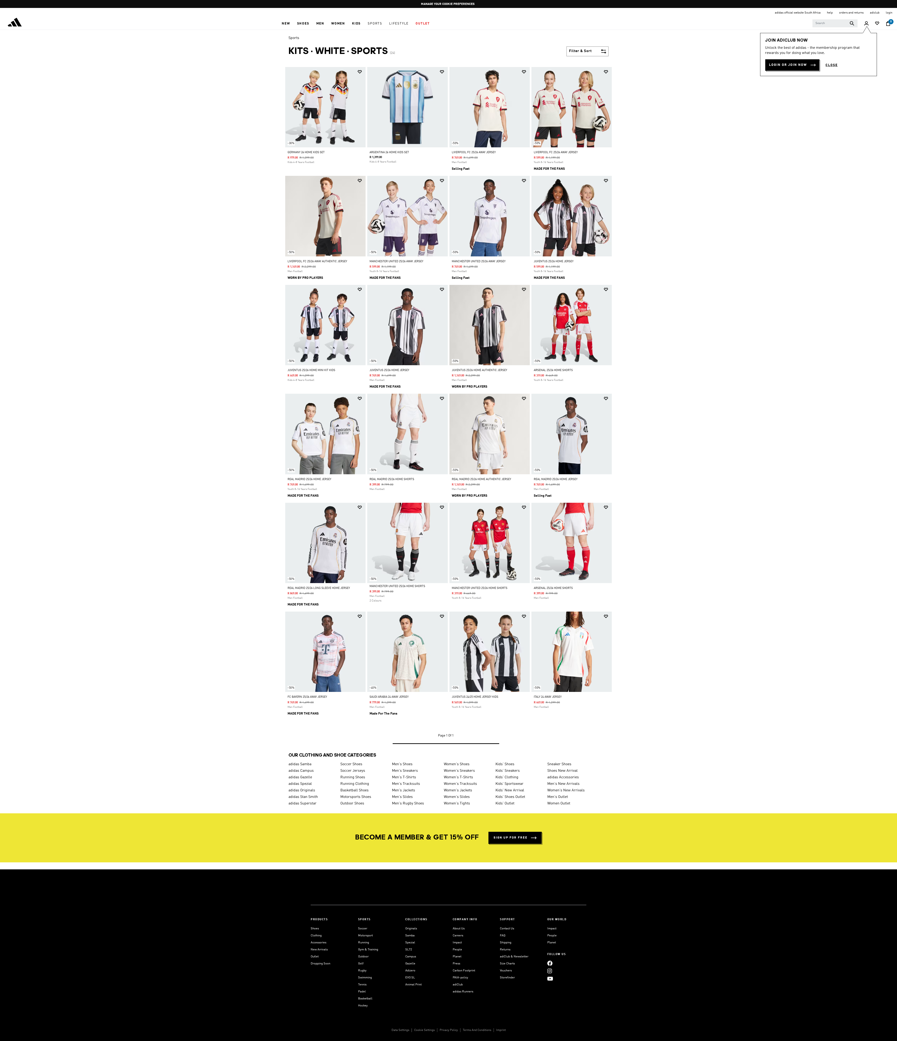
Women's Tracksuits (460, 784)
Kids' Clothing (506, 777)
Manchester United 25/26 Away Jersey (396, 261)
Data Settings (400, 1030)
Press (456, 963)
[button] (285, 24)
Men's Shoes (402, 764)
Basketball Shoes (354, 790)
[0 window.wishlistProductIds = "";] (877, 23)
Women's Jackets (458, 790)
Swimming (365, 977)
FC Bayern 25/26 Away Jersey (307, 697)
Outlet (315, 956)
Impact (457, 942)
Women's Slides (457, 797)
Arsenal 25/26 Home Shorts (553, 370)
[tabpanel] (448, 410)
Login (889, 12)
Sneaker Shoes (559, 764)
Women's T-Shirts (458, 777)
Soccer (362, 928)
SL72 (408, 949)
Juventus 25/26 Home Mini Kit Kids (311, 370)
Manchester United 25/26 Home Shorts (397, 586)
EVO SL (410, 977)
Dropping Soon (320, 963)
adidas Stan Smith (303, 797)
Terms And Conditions (477, 1030)
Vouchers (506, 970)
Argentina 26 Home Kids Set (389, 152)
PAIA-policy (460, 977)
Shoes (315, 928)
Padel (362, 991)
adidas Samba (299, 764)
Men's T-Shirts (404, 777)
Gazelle (410, 963)
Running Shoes (352, 777)
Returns (505, 949)
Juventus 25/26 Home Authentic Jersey (479, 370)
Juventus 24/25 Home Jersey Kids (475, 697)
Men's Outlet (557, 797)
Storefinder (507, 977)
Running (363, 942)
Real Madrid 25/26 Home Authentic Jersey (481, 479)
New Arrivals (319, 949)
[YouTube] (550, 978)
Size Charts (507, 963)
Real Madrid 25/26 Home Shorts (392, 479)
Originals (411, 928)
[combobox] (835, 23)
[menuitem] (285, 24)
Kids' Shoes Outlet (510, 797)
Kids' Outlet (504, 803)
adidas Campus (301, 771)
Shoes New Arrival (562, 771)
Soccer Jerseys (352, 771)
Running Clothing (354, 784)
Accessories (318, 942)
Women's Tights (457, 803)
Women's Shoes (457, 764)
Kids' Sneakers (507, 771)
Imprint (501, 1030)
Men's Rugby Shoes (408, 803)
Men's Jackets (403, 790)
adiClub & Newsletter (514, 956)
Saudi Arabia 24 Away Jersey (389, 697)
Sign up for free (510, 837)
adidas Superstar (302, 803)
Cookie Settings (424, 1030)
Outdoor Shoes (352, 803)
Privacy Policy (449, 1030)
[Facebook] (549, 963)
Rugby (362, 970)
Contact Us (507, 928)
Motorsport (365, 935)
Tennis (362, 984)
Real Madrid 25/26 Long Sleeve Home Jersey (319, 588)
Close (832, 65)
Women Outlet (558, 803)
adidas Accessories (563, 777)
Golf (360, 963)
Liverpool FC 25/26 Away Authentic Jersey (317, 261)
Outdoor (363, 956)
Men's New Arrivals (563, 784)
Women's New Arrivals (566, 790)
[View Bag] (888, 23)
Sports (293, 38)
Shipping (505, 942)
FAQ (502, 935)
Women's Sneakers (459, 771)
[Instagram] (549, 971)
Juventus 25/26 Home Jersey (553, 261)
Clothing (316, 935)
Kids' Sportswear (509, 784)
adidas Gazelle (300, 777)
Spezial (410, 942)
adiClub (458, 984)
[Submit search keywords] (852, 23)
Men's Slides (402, 797)
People (457, 949)
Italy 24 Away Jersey (548, 697)
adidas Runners (463, 991)
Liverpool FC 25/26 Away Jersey (474, 152)
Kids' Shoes (504, 764)
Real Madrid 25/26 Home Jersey (309, 479)
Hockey (363, 1005)
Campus (410, 956)
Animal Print (413, 984)
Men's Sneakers (405, 771)
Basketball (365, 998)
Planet (457, 956)
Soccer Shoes (351, 764)
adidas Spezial (300, 784)
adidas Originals (301, 790)
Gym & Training (368, 949)
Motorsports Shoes (355, 797)
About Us (459, 928)
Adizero (410, 970)
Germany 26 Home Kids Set (306, 152)
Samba (410, 935)
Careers (458, 935)
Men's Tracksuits (406, 784)
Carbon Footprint (464, 970)
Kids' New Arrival (509, 790)
